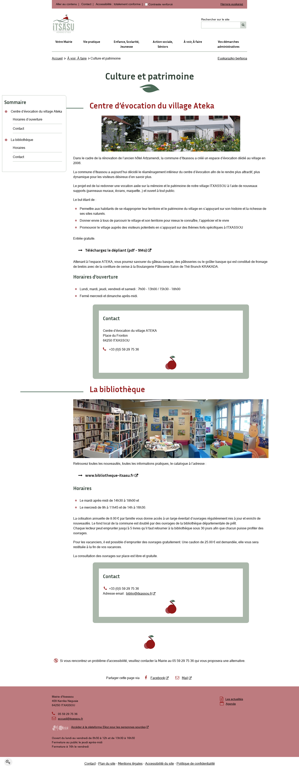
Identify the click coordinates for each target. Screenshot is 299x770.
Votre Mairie (63, 42)
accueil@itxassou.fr (70, 718)
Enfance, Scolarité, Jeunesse (126, 44)
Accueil (57, 58)
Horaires (19, 147)
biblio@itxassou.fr (139, 593)
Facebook (158, 678)
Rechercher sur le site (215, 19)
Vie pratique (91, 42)
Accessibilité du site (159, 763)
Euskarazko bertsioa (232, 58)
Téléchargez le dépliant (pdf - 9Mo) (116, 250)
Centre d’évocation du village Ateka (36, 111)
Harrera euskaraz (231, 4)
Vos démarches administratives (228, 44)
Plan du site (106, 763)
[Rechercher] (243, 25)
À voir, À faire (193, 42)
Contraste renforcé (160, 4)
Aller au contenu (66, 4)
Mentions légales (130, 763)
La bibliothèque (22, 140)
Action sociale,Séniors (163, 44)
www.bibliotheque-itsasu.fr (109, 475)
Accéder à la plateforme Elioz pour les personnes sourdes (108, 727)
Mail (185, 678)
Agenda (231, 703)
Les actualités (234, 699)
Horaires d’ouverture (27, 119)
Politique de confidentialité (196, 763)
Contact (86, 4)
